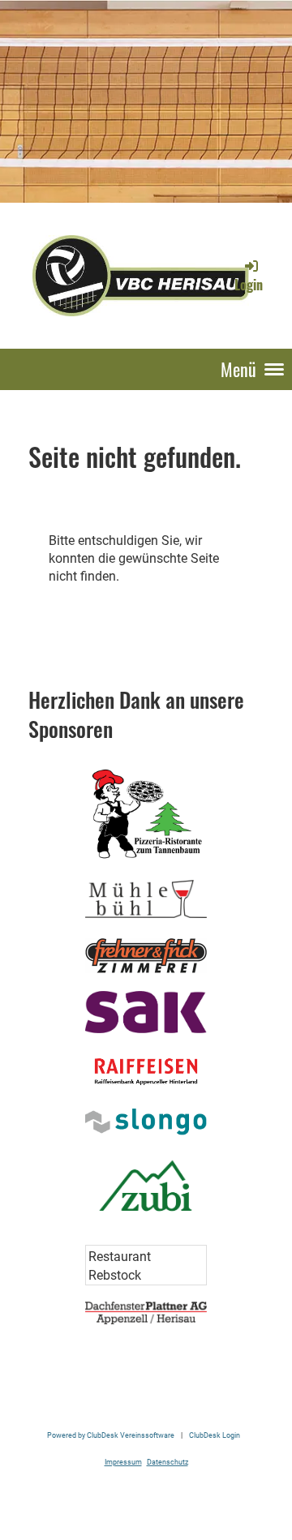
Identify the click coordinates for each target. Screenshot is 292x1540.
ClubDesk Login (214, 1435)
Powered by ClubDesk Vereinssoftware (110, 1435)
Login (248, 284)
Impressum (123, 1461)
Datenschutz (167, 1461)
